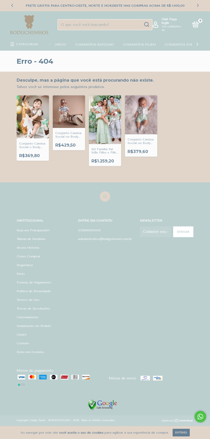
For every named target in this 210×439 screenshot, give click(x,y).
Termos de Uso (28, 300)
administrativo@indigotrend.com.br (105, 239)
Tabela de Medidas (31, 239)
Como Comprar (28, 256)
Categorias (27, 44)
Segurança (25, 265)
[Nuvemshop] (177, 421)
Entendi (181, 432)
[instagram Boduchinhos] (105, 196)
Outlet (21, 334)
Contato (23, 343)
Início (60, 44)
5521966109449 (89, 230)
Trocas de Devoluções (33, 308)
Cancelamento (27, 317)
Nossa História (28, 247)
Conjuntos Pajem (139, 44)
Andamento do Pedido (34, 326)
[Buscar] (146, 24)
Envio (21, 274)
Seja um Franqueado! (33, 230)
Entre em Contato (30, 352)
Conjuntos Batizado (94, 44)
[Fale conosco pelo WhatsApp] (200, 416)
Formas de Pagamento (34, 282)
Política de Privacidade (34, 291)
